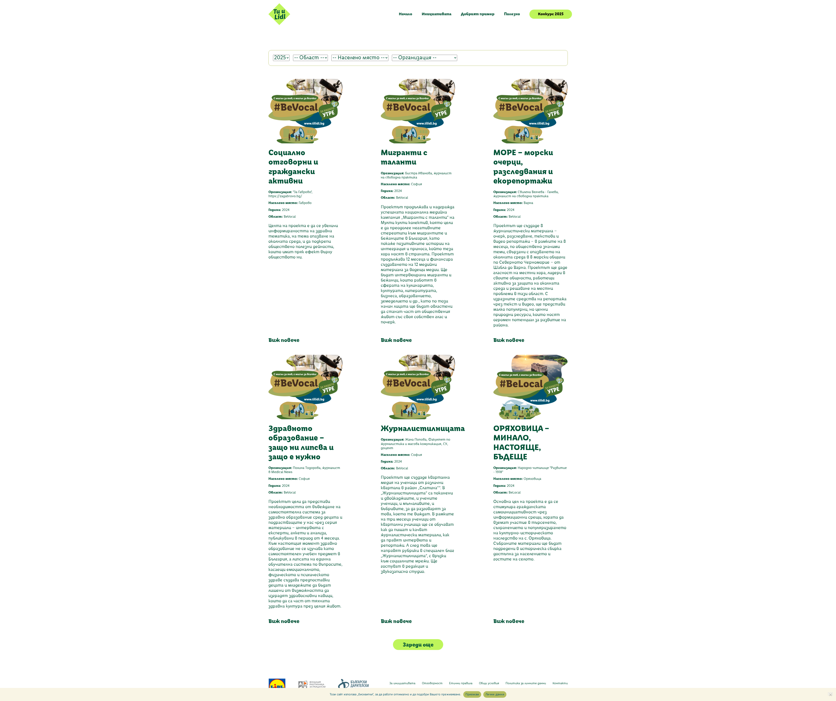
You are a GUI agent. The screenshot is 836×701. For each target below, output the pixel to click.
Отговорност (432, 683)
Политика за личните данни (526, 683)
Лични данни (494, 694)
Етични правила (460, 683)
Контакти (560, 683)
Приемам (472, 694)
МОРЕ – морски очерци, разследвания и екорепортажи (523, 166)
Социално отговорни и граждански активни (293, 166)
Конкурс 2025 (550, 14)
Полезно (512, 14)
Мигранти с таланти (404, 157)
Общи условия (489, 683)
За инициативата (402, 683)
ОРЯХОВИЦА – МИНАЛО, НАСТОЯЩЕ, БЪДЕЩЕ (521, 442)
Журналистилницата (423, 428)
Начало (405, 14)
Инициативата (436, 14)
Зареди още (418, 644)
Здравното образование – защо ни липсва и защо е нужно (301, 442)
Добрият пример (477, 14)
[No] (830, 694)
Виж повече (283, 340)
